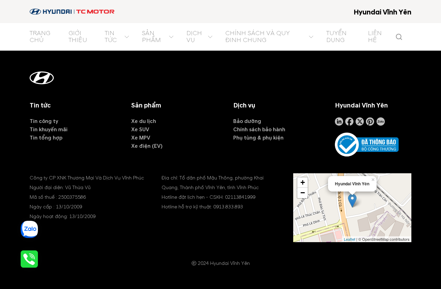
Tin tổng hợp (46, 137)
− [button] (302, 192)
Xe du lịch (143, 121)
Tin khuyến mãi (49, 129)
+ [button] (302, 182)
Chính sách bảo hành (259, 129)
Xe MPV (140, 137)
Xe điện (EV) (147, 146)
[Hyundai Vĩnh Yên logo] (72, 11)
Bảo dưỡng (247, 121)
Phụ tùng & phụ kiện (258, 137)
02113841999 (240, 197)
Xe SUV (140, 129)
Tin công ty (44, 121)
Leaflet (349, 239)
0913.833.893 (228, 207)
